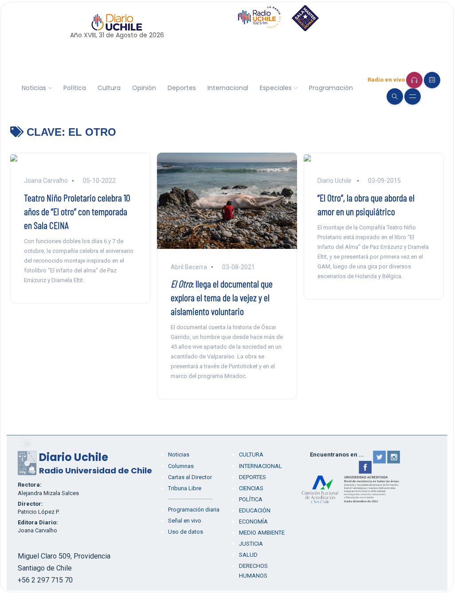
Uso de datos (185, 531)
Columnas (181, 466)
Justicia (251, 543)
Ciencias (251, 488)
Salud (248, 554)
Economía (253, 521)
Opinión (144, 87)
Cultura (109, 87)
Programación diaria (193, 509)
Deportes (182, 87)
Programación (331, 87)
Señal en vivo (184, 520)
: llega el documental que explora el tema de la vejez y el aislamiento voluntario (222, 297)
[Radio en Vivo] (414, 80)
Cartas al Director (190, 477)
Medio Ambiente (262, 532)
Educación (254, 510)
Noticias (34, 87)
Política (74, 87)
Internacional (227, 87)
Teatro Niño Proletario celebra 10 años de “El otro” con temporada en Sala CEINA (77, 211)
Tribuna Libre (184, 488)
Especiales (276, 87)
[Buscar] (395, 96)
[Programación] (432, 80)
